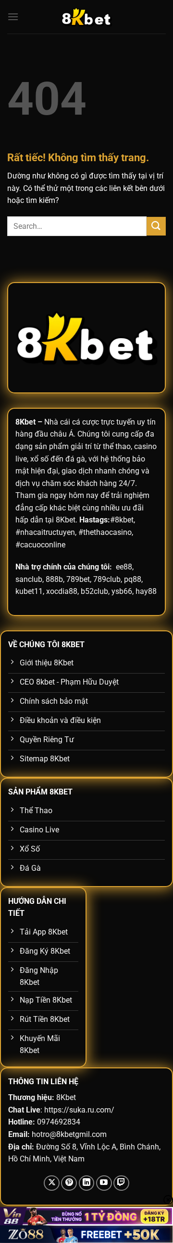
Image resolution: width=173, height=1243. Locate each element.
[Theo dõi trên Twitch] (121, 1183)
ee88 (124, 566)
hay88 (146, 591)
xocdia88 (61, 591)
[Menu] (13, 16)
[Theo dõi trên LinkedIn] (87, 1183)
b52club (94, 591)
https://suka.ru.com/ (79, 1109)
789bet (78, 579)
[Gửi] (156, 226)
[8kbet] (86, 17)
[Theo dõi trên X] (52, 1183)
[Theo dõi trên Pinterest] (69, 1183)
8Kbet (25, 421)
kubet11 (29, 591)
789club (107, 579)
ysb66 (121, 591)
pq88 (132, 579)
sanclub (28, 579)
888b (54, 579)
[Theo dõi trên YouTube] (104, 1183)
